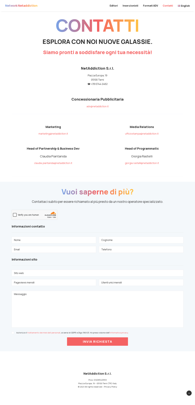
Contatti (168, 5)
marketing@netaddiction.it (53, 133)
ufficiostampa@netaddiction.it (142, 133)
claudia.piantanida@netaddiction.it (53, 163)
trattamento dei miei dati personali (43, 332)
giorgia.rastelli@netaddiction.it (142, 163)
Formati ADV (150, 5)
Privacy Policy (110, 386)
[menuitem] (115, 5)
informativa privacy (119, 332)
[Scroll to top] (189, 392)
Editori (114, 5)
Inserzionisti (130, 5)
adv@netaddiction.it (98, 106)
